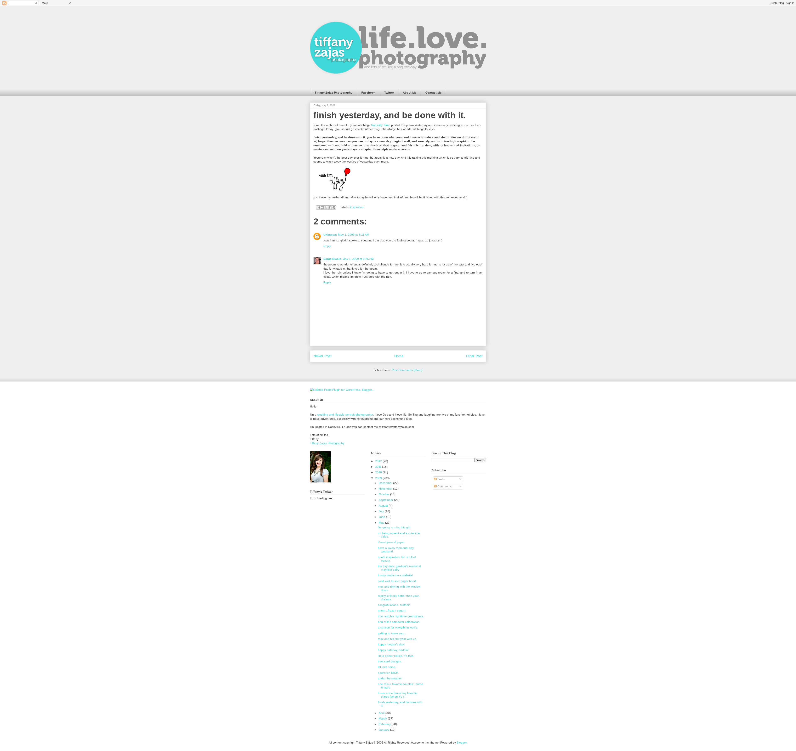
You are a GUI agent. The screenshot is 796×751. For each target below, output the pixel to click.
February (385, 724)
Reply (327, 246)
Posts (441, 479)
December (386, 483)
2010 (379, 472)
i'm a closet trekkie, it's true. (396, 655)
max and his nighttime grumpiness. (401, 616)
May (382, 522)
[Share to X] (326, 207)
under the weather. (390, 678)
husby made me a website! (395, 575)
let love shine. (387, 667)
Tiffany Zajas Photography (333, 92)
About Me (409, 92)
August (384, 505)
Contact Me (433, 92)
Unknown (330, 234)
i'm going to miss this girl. (394, 527)
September (386, 499)
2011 (378, 466)
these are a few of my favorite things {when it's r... (397, 694)
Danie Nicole (332, 258)
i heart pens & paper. (391, 542)
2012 (379, 461)
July (382, 511)
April (382, 713)
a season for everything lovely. (398, 627)
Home (398, 356)
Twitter (389, 92)
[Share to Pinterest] (334, 207)
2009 (379, 478)
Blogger (462, 742)
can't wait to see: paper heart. (397, 581)
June (382, 516)
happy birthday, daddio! (393, 650)
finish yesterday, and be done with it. (389, 115)
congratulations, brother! (394, 604)
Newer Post (322, 356)
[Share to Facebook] (330, 207)
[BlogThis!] (322, 207)
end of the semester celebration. (399, 621)
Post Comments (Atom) (407, 370)
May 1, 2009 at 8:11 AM (353, 234)
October (384, 494)
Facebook (368, 92)
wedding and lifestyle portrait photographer (345, 414)
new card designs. (390, 661)
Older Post (474, 356)
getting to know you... (392, 633)
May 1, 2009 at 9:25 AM (358, 258)
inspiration (357, 207)
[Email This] (318, 207)
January (384, 729)
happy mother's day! (391, 644)
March (383, 718)
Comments (444, 486)
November (386, 488)
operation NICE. (388, 672)
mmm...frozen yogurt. (392, 610)
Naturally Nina (380, 125)
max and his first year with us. (397, 638)
